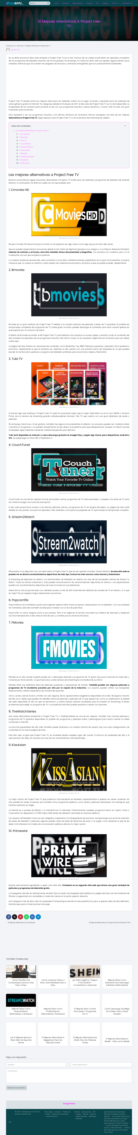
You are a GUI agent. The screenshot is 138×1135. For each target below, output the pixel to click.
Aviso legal (48, 1112)
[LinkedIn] (32, 916)
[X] (14, 916)
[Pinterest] (20, 916)
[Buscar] (48, 3)
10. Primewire (25, 163)
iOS (97, 3)
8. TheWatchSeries (26, 156)
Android (89, 3)
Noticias (65, 3)
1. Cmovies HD (24, 134)
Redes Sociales (81, 1116)
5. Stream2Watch (26, 147)
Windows (79, 1119)
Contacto (126, 3)
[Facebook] (8, 916)
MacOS (85, 1114)
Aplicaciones (77, 3)
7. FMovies (23, 153)
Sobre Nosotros (51, 1116)
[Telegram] (38, 916)
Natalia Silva (15, 50)
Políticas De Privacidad (60, 1114)
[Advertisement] (69, 82)
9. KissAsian (23, 160)
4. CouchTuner (25, 144)
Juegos (105, 3)
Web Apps (92, 1116)
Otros (114, 3)
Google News (69, 1103)
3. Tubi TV (22, 140)
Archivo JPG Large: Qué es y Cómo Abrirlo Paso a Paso (117, 1130)
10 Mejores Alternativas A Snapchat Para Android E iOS (109, 922)
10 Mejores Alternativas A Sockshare (21, 922)
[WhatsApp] (26, 916)
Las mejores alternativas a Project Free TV (32, 130)
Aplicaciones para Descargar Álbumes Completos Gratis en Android (114, 1114)
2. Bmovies (23, 137)
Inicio (57, 3)
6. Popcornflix (24, 150)
